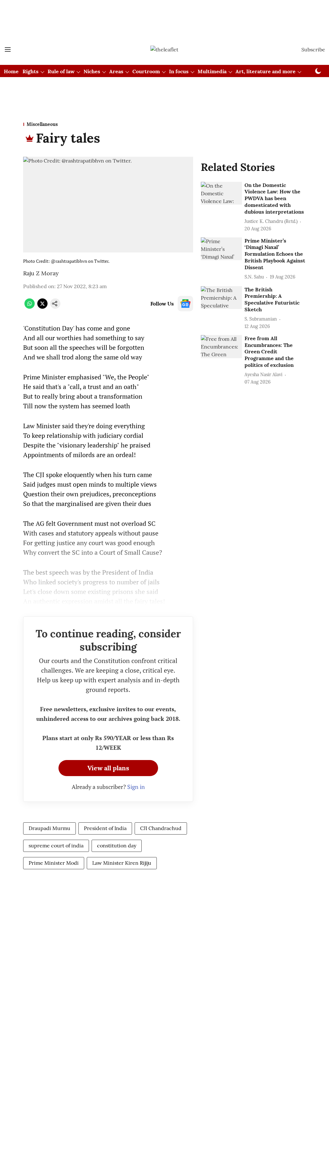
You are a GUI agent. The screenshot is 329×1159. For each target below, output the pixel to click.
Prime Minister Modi (54, 863)
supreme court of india (56, 845)
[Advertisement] (164, 17)
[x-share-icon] (42, 307)
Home (11, 71)
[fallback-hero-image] (221, 193)
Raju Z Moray (41, 273)
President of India (105, 828)
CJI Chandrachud (161, 828)
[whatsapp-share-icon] (29, 307)
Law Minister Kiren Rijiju (121, 863)
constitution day (116, 845)
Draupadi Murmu (49, 828)
